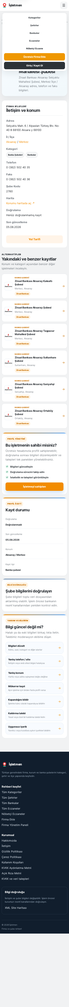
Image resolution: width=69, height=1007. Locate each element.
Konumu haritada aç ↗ (20, 203)
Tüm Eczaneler (11, 808)
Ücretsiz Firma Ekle (34, 56)
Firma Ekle (8, 819)
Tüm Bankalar (10, 803)
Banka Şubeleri (15, 155)
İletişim (6, 846)
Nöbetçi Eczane (34, 48)
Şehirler (34, 25)
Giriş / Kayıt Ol (34, 65)
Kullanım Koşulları (12, 862)
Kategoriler (34, 17)
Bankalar (34, 33)
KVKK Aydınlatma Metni (16, 868)
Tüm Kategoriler (12, 792)
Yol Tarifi (34, 239)
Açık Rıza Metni (11, 873)
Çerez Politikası (11, 857)
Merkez (23, 141)
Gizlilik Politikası (12, 851)
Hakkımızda (9, 840)
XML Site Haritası (16, 907)
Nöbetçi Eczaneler (13, 814)
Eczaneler (34, 40)
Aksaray (11, 141)
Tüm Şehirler (9, 797)
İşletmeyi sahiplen (34, 486)
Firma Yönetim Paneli (15, 825)
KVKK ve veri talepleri (15, 878)
